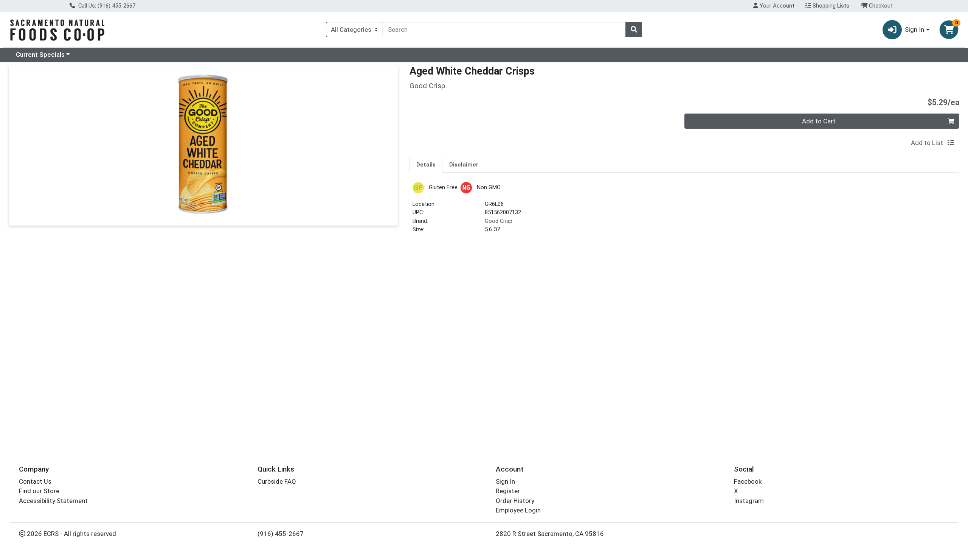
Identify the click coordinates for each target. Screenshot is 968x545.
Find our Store (39, 491)
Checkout (880, 5)
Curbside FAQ (277, 481)
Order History (515, 501)
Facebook (748, 481)
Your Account (776, 5)
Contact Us (35, 481)
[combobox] (504, 29)
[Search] (633, 29)
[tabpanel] (684, 211)
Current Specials (40, 54)
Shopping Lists (830, 5)
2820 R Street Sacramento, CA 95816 (550, 533)
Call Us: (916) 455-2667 (106, 5)
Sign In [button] (914, 29)
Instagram (749, 501)
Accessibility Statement (53, 501)
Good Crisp (498, 221)
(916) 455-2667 (281, 533)
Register (508, 491)
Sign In (505, 481)
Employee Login (518, 510)
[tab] (426, 164)
